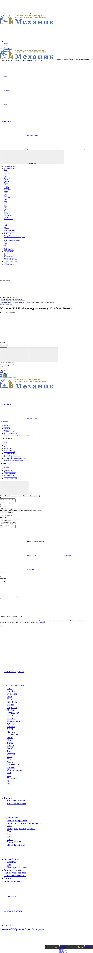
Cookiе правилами (40, 622)
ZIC (5, 222)
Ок (1, 625)
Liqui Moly (7, 181)
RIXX (5, 194)
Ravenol (6, 217)
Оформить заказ (5, 600)
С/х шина (6, 263)
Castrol (6, 214)
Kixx (5, 176)
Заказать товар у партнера (8, 377)
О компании (5, 76)
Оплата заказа (6, 43)
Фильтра (6, 228)
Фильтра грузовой (9, 230)
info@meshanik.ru (32, 135)
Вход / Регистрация (6, 48)
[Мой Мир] (6, 375)
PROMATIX (7, 215)
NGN (5, 210)
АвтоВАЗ (7, 467)
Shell (5, 207)
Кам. (5, 242)
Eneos (5, 225)
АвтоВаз (6, 253)
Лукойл (6, 196)
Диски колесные (9, 264)
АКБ (5, 238)
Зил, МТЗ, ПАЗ (8, 448)
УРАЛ (5, 246)
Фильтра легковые (9, 232)
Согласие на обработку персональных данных (18, 435)
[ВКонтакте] (1, 375)
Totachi (6, 204)
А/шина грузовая (9, 258)
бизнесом (80, 947)
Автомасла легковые (10, 168)
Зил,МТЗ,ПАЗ (8, 248)
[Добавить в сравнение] (43, 355)
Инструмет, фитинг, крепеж (12, 240)
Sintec (5, 202)
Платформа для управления (76, 946)
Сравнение (6, 929)
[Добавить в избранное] (14, 355)
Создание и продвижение (51, 946)
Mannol (6, 186)
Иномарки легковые (10, 256)
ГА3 (5, 245)
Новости (6, 430)
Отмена (10, 512)
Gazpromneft (7, 189)
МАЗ (5, 243)
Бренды (5, 41)
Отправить (4, 512)
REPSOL (6, 188)
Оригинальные (8, 219)
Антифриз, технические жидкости (14, 237)
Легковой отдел (8, 251)
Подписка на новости (10, 433)
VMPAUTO (7, 184)
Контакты (5, 104)
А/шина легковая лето (10, 259)
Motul (5, 206)
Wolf (5, 175)
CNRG (6, 191)
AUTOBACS (8, 197)
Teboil (5, 212)
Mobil (5, 199)
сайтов (56, 947)
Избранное (18, 929)
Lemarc (6, 193)
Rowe (5, 201)
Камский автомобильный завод (13, 460)
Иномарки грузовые (10, 235)
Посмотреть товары (6, 618)
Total (5, 170)
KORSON (7, 178)
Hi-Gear (6, 183)
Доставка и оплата (7, 90)
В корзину (3, 346)
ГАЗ (5, 443)
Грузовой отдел (8, 233)
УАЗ (5, 255)
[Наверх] (14, 488)
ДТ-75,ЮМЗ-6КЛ (9, 250)
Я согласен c (17, 509)
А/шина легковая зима (10, 261)
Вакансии (7, 427)
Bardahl (6, 209)
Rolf (5, 227)
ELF (5, 220)
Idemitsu (6, 171)
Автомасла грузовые (10, 166)
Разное (6, 179)
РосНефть (7, 173)
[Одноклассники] (4, 375)
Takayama (7, 224)
